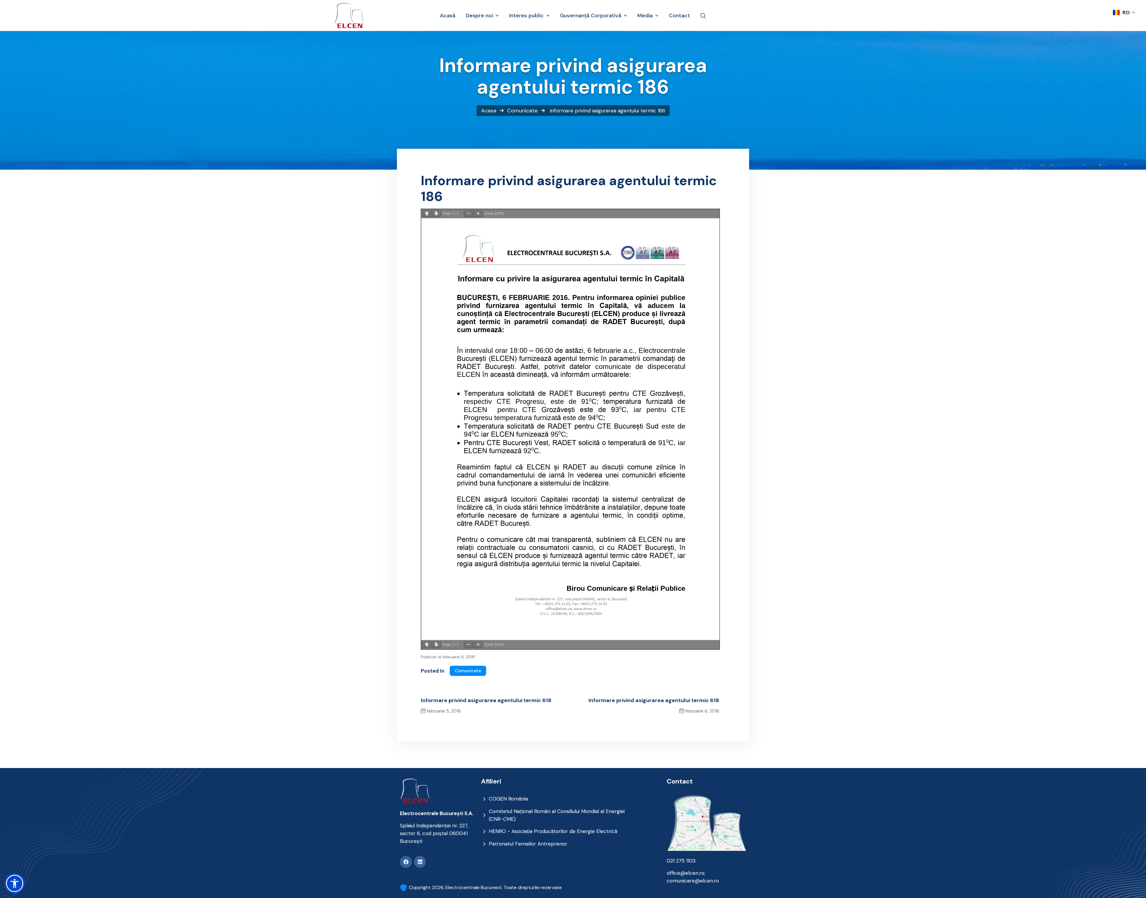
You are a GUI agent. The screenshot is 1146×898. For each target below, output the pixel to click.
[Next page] (436, 213)
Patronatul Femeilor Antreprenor (528, 843)
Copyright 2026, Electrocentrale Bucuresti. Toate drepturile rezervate (485, 887)
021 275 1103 (681, 860)
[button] (14, 883)
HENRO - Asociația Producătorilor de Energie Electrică (553, 831)
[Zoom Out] (468, 213)
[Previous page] (426, 213)
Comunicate (522, 110)
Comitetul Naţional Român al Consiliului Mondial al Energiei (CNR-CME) (557, 815)
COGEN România (508, 798)
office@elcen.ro (685, 873)
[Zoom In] (478, 213)
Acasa (488, 110)
